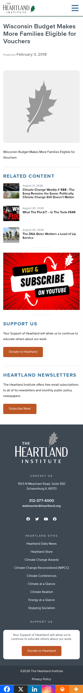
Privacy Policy (41, 679)
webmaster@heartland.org (41, 506)
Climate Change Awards (42, 560)
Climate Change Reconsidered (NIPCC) (41, 568)
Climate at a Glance (41, 584)
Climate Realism (41, 592)
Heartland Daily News (41, 543)
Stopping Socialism (41, 608)
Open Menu (75, 8)
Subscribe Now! (20, 408)
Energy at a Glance (41, 600)
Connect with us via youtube (46, 519)
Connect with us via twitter (37, 519)
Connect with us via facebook (28, 519)
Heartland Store (42, 552)
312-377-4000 (41, 501)
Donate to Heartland (23, 352)
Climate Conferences (41, 576)
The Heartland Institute (20, 8)
